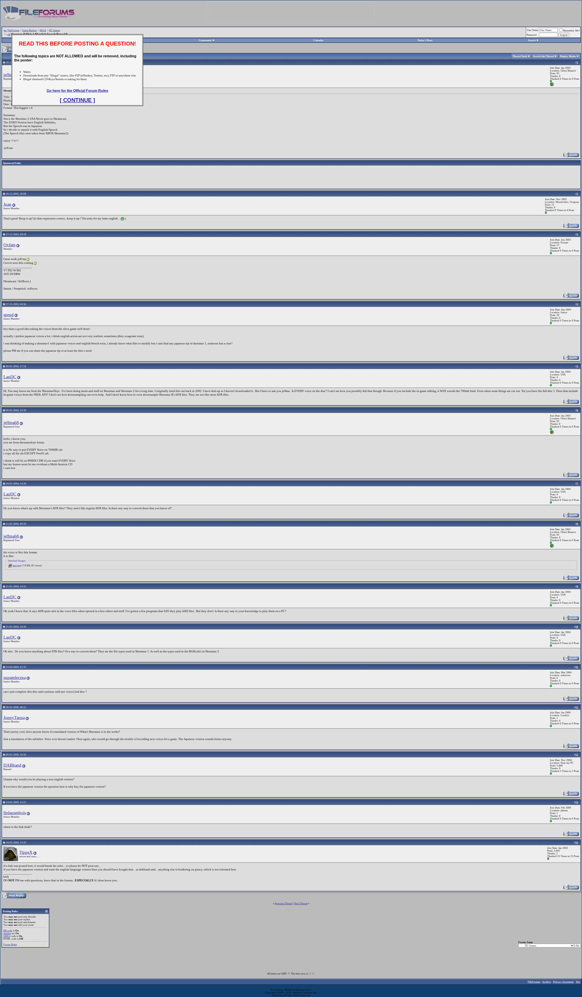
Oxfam (9, 244)
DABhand (12, 765)
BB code (7, 930)
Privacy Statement (563, 981)
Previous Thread (283, 903)
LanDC (9, 376)
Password (532, 34)
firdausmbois (14, 812)
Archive (546, 981)
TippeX (26, 852)
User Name (532, 30)
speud (8, 314)
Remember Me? (571, 30)
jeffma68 (11, 74)
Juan (7, 204)
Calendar (318, 40)
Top (578, 981)
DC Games (54, 30)
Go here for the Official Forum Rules (77, 91)
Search (532, 40)
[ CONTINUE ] (77, 100)
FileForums (13, 30)
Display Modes (568, 56)
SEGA (43, 30)
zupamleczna (14, 677)
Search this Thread (543, 56)
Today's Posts (425, 40)
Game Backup (29, 30)
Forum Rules (10, 944)
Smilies (7, 933)
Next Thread (300, 903)
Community (205, 40)
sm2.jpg (17, 565)
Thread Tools (520, 56)
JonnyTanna (14, 717)
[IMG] (6, 936)
